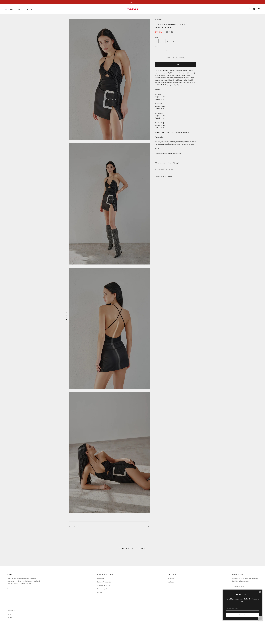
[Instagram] (7, 588)
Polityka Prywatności (104, 582)
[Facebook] (166, 169)
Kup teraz (175, 64)
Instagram (170, 579)
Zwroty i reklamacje (103, 585)
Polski (10, 610)
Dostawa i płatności (103, 589)
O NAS (29, 9)
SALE (132, 2)
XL (173, 41)
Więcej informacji (164, 177)
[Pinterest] (172, 169)
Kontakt (99, 592)
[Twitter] (169, 169)
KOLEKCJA (9, 9)
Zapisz (242, 615)
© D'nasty (12, 614)
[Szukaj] (254, 9)
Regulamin (100, 579)
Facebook (170, 582)
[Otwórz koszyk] (259, 9)
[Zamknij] (260, 592)
